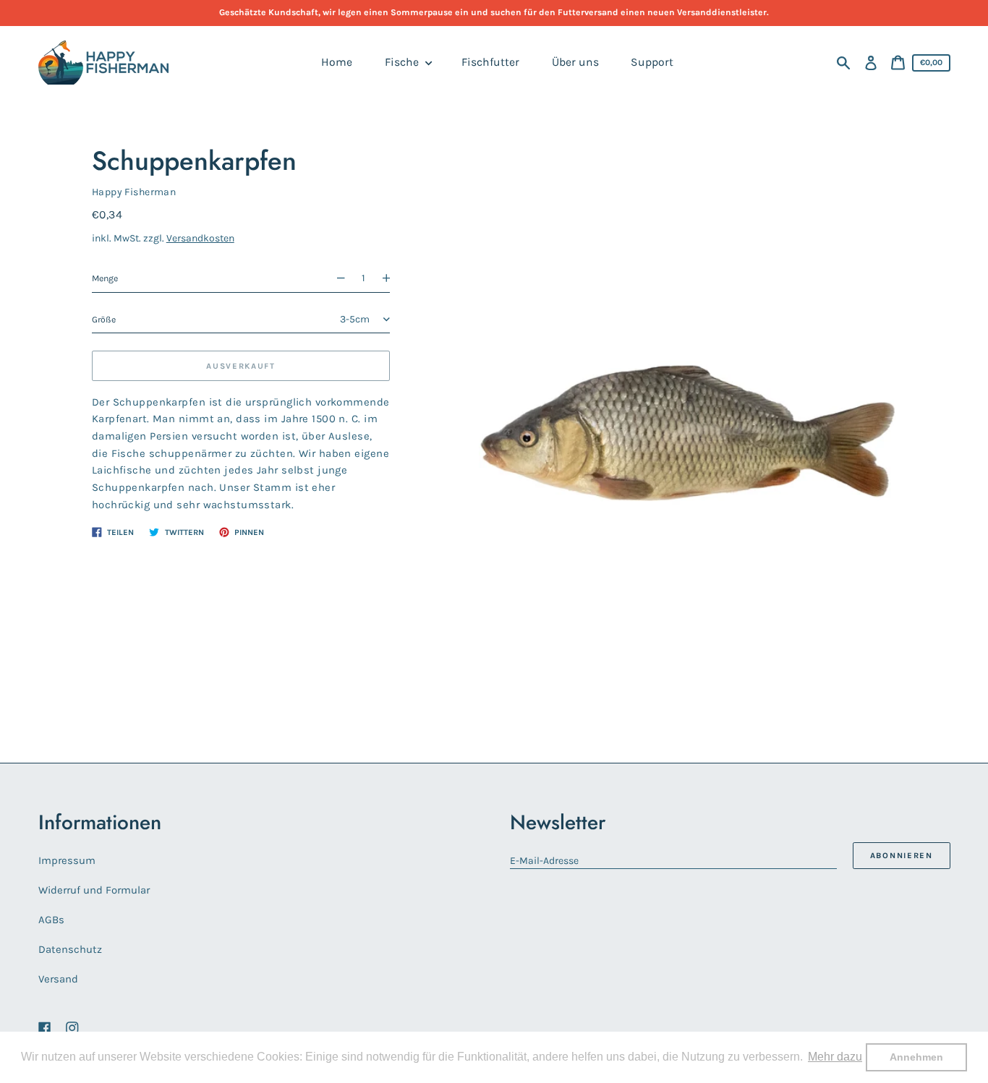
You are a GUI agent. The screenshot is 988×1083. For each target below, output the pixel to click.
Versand (58, 978)
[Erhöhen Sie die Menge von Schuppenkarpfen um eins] (392, 279)
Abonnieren (901, 855)
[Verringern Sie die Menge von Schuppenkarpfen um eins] (334, 279)
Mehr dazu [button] (835, 1056)
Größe (104, 319)
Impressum (66, 860)
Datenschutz (70, 949)
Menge (105, 278)
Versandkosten (200, 238)
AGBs (51, 919)
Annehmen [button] (916, 1057)
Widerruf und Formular (94, 889)
